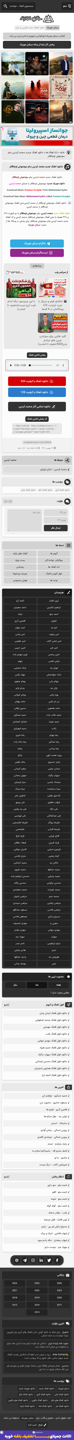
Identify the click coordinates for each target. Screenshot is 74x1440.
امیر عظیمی (20, 641)
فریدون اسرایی (54, 849)
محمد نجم (54, 896)
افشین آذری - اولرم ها (56, 1109)
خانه (62, 152)
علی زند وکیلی (20, 809)
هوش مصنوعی (20, 580)
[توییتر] (49, 1260)
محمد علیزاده (54, 890)
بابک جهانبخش (53, 674)
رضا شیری (20, 735)
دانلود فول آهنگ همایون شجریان (50, 1068)
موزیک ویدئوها (20, 574)
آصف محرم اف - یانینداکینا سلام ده (49, 1151)
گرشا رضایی (54, 856)
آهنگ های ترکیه (20, 553)
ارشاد (20, 614)
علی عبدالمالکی (54, 816)
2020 (59, 1298)
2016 (37, 1305)
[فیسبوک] (57, 1260)
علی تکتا (54, 809)
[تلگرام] (25, 1260)
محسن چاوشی (54, 883)
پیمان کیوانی (20, 695)
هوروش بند (54, 957)
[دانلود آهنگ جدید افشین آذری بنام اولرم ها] (61, 63)
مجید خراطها (54, 869)
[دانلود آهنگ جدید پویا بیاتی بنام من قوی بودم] (13, 111)
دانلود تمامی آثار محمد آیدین (34, 407)
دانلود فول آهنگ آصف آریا (54, 1075)
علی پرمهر (20, 802)
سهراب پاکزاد (54, 775)
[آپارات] (17, 1260)
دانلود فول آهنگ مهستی (55, 1027)
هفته (58, 985)
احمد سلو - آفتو (59, 1192)
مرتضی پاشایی (54, 903)
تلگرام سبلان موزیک (34, 244)
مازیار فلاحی (20, 856)
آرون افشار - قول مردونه (55, 1220)
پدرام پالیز (20, 688)
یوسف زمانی (20, 963)
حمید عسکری (20, 715)
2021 (14, 1290)
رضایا (20, 748)
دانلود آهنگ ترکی (28, 490)
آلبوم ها (53, 553)
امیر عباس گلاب (54, 641)
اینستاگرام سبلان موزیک (35, 253)
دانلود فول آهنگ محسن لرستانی (51, 1061)
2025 (37, 1283)
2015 (14, 1305)
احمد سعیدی (20, 607)
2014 (37, 1312)
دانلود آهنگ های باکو (60, 1400)
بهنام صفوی (20, 681)
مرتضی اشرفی (20, 896)
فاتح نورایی (54, 836)
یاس (54, 963)
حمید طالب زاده (53, 715)
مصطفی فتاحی (20, 916)
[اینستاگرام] (33, 1260)
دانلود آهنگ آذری (62, 490)
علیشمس (20, 829)
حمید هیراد (54, 722)
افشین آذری (20, 621)
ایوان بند (54, 668)
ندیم (54, 950)
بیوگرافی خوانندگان (54, 560)
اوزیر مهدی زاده (20, 654)
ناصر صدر (20, 943)
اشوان (54, 621)
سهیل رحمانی (20, 775)
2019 (37, 1298)
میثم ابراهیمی (53, 943)
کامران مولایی (20, 849)
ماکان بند (54, 863)
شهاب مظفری (54, 802)
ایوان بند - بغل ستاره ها (55, 1116)
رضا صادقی (54, 742)
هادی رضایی (20, 950)
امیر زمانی (20, 634)
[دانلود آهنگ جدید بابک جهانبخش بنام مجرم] (37, 87)
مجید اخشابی (20, 863)
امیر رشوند (54, 634)
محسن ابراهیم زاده (20, 876)
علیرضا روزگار (54, 822)
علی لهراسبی (20, 816)
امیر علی (54, 648)
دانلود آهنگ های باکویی (18, 1400)
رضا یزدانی (54, 748)
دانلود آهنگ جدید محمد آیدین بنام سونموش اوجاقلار (36, 167)
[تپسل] (1, 129)
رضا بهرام (54, 735)
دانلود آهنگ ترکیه (27, 1406)
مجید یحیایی (54, 876)
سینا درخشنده (53, 789)
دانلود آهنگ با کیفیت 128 (34, 392)
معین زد (54, 923)
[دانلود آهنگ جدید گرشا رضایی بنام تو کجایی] (13, 87)
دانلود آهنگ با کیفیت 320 (34, 381)
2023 (59, 1290)
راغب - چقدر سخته (58, 1213)
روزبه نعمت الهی (54, 755)
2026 (59, 1283)
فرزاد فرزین (54, 842)
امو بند (54, 627)
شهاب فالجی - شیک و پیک (54, 1233)
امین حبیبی (20, 648)
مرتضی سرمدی (20, 903)
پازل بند (53, 688)
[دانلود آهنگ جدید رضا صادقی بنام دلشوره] (37, 111)
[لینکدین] (41, 1260)
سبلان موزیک (63, 1388)
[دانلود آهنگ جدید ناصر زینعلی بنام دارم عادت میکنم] (13, 63)
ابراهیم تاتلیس (54, 607)
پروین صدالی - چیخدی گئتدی (52, 1137)
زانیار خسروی (54, 762)
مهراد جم (20, 937)
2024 (14, 1283)
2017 (59, 1305)
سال (15, 985)
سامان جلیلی (54, 769)
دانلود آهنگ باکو (45, 490)
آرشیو (6, 1005)
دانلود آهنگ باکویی (39, 1400)
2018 (14, 1298)
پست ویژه (20, 560)
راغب (54, 728)
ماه (37, 985)
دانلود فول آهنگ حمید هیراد (53, 1048)
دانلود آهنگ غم (62, 1406)
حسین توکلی (20, 708)
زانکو (20, 755)
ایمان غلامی (54, 661)
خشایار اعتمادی (20, 722)
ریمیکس (20, 567)
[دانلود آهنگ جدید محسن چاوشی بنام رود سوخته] (61, 87)
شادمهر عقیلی (53, 795)
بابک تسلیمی (20, 668)
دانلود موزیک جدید (27, 1388)
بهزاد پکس (20, 674)
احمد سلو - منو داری (57, 1185)
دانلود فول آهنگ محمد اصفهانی (51, 1020)
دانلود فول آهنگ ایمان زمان (53, 1013)
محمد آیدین (10, 460)
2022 (37, 1290)
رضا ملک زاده (20, 742)
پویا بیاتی (54, 695)
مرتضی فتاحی (54, 910)
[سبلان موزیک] (37, 21)
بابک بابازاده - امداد (57, 1144)
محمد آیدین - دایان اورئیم (53, 469)
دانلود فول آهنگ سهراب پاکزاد (52, 1054)
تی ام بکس (54, 701)
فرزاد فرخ (20, 836)
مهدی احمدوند (20, 923)
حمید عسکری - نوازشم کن (54, 1096)
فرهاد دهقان (20, 842)
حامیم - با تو (61, 1158)
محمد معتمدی (20, 890)
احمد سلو (54, 614)
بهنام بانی (54, 681)
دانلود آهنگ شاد (45, 1406)
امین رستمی (54, 654)
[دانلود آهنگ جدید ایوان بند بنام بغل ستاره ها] (37, 63)
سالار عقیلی (20, 762)
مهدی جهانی (54, 930)
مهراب (54, 937)
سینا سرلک (20, 789)
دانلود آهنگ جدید (46, 1388)
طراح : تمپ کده (35, 1425)
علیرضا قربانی (54, 829)
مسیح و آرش (54, 916)
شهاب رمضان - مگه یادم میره (52, 1240)
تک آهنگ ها (52, 152)
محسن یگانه (20, 883)
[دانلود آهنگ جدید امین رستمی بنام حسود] (61, 111)
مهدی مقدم (20, 930)
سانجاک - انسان (59, 1123)
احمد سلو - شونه (59, 1199)
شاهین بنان (20, 795)
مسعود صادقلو (20, 910)
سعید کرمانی (20, 769)
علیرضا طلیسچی (20, 822)
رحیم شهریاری (20, 728)
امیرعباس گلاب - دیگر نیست (53, 1165)
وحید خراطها (20, 957)
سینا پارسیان (20, 782)
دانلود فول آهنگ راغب (56, 1034)
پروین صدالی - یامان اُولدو (54, 1130)
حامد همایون (54, 708)
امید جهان (20, 627)
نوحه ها (54, 580)
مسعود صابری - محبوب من (53, 1103)
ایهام (20, 661)
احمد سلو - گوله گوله (57, 1206)
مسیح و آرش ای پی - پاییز (54, 1226)
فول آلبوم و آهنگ (54, 574)
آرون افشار (54, 601)
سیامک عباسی (54, 782)
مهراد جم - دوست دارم (56, 1247)
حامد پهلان (20, 701)
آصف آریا (20, 601)
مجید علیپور (20, 869)
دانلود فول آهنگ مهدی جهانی (52, 1041)
